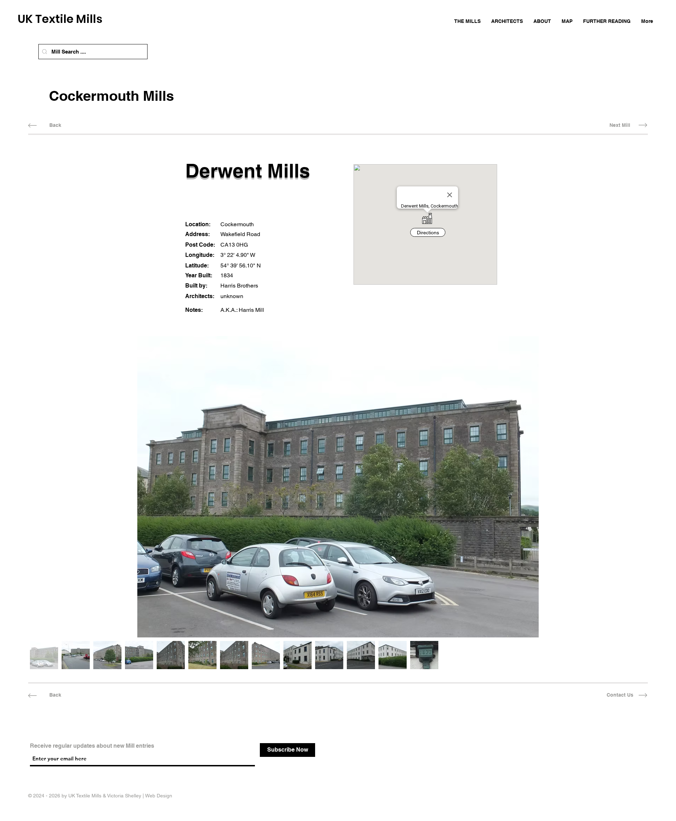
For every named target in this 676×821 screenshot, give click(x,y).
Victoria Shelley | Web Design (139, 795)
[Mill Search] (44, 51)
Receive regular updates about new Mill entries (92, 746)
